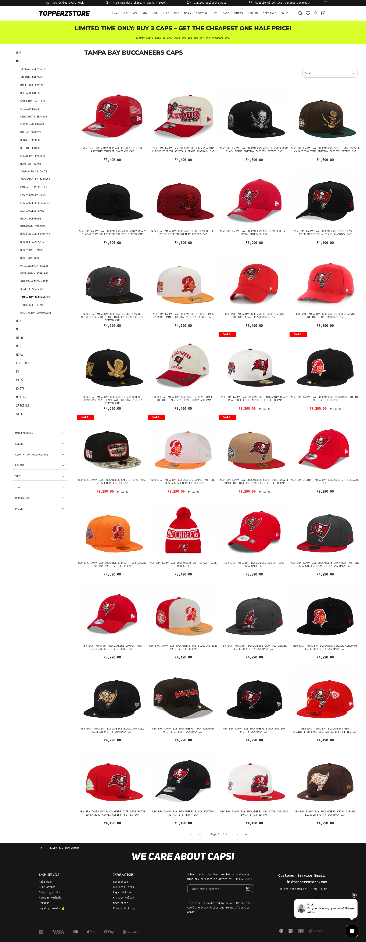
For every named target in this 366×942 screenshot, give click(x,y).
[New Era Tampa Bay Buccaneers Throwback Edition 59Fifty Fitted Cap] (325, 362)
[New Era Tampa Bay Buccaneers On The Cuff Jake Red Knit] (183, 528)
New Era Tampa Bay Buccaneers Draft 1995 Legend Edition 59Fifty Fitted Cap (112, 564)
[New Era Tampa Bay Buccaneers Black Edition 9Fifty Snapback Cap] (254, 694)
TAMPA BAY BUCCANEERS (35, 297)
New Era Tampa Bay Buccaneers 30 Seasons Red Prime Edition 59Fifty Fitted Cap (183, 232)
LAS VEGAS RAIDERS (33, 195)
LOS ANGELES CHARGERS (35, 202)
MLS (18, 346)
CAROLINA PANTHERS (33, 100)
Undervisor (22, 497)
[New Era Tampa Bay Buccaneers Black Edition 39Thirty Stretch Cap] (183, 777)
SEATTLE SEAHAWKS (32, 289)
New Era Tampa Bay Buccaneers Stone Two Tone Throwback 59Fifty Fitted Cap (183, 481)
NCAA (19, 354)
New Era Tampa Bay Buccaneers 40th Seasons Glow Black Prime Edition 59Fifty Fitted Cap (254, 150)
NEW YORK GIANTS (31, 250)
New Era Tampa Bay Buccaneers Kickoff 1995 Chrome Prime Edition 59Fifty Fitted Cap (183, 315)
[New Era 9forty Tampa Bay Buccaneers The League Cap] (325, 445)
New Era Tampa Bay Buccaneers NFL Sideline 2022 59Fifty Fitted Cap (254, 813)
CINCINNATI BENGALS (33, 116)
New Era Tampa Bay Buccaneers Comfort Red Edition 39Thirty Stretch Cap (112, 647)
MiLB (19, 338)
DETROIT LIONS (30, 148)
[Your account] (315, 13)
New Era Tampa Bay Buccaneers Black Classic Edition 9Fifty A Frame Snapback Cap (325, 232)
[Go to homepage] (71, 13)
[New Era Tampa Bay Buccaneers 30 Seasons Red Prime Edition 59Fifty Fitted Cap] (183, 196)
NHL (18, 329)
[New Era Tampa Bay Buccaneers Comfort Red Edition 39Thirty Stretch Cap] (112, 611)
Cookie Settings (124, 908)
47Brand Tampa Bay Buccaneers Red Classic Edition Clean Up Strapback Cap (254, 315)
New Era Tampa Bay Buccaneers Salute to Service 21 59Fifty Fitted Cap (112, 481)
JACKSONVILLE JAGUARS (35, 179)
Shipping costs (49, 892)
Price (19, 508)
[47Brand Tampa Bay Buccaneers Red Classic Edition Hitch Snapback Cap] (325, 279)
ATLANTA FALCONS (31, 77)
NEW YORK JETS (30, 257)
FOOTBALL (23, 363)
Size (18, 476)
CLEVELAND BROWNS (32, 124)
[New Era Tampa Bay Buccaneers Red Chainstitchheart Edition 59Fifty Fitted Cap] (325, 694)
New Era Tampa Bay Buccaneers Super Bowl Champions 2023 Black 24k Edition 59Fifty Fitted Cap (112, 400)
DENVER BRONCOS (30, 140)
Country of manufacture (31, 454)
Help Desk (45, 881)
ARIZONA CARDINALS (33, 69)
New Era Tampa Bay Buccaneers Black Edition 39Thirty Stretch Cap (183, 813)
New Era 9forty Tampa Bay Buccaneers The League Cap (325, 481)
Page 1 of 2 (219, 834)
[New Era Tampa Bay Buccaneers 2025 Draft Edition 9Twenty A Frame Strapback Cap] (183, 362)
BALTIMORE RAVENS (32, 85)
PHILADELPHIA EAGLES (34, 265)
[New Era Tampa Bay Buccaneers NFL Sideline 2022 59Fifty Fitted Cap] (254, 777)
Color (19, 443)
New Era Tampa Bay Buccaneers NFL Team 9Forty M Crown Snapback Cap (254, 232)
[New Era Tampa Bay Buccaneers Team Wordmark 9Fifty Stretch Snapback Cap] (183, 694)
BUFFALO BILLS (30, 93)
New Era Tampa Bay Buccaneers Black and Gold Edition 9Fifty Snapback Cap (112, 730)
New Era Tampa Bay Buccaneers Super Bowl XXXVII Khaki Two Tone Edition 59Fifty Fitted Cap (254, 481)
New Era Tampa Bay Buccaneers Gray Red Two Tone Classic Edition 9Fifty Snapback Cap (325, 564)
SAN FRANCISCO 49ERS (34, 281)
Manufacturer (24, 433)
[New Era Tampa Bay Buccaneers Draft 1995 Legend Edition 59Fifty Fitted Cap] (112, 528)
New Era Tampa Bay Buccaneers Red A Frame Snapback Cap (254, 564)
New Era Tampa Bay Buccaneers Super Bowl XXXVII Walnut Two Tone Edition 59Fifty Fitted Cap (325, 150)
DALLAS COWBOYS (30, 132)
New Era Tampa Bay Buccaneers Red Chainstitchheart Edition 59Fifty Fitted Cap (325, 730)
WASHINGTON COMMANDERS (35, 312)
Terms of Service (238, 907)
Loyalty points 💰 (52, 908)
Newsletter (120, 902)
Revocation (120, 881)
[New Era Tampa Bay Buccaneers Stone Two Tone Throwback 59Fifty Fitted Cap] (183, 445)
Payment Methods (50, 897)
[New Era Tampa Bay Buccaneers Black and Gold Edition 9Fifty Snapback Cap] (112, 694)
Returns (44, 902)
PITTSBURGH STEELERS (34, 273)
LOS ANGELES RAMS (32, 210)
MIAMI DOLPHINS (30, 218)
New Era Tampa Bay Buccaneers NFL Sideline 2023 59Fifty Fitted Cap (183, 647)
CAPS (19, 380)
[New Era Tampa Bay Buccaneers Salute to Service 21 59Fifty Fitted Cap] (112, 445)
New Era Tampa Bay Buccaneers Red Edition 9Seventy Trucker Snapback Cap (112, 150)
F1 (17, 371)
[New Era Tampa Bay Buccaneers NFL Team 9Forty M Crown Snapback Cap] (254, 196)
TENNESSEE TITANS (32, 304)
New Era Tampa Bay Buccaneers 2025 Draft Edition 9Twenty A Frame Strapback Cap (183, 398)
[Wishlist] (308, 13)
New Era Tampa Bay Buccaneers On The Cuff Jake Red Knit (183, 564)
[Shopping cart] (323, 13)
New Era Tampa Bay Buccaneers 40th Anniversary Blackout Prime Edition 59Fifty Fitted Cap (112, 232)
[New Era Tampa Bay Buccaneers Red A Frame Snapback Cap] (254, 528)
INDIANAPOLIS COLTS (33, 171)
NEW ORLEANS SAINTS (33, 242)
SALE (19, 414)
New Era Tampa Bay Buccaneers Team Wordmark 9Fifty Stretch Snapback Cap (183, 730)
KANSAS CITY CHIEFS (33, 187)
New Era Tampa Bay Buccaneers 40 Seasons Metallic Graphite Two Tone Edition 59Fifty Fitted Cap (112, 317)
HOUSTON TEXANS (30, 163)
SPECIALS (23, 405)
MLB (18, 53)
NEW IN (21, 397)
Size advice (47, 887)
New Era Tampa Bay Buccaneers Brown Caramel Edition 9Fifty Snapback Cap (325, 813)
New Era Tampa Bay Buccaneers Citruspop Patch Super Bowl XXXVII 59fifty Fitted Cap (112, 813)
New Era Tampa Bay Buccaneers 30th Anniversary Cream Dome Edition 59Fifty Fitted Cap (254, 398)
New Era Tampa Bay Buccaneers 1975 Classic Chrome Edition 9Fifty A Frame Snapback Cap (183, 150)
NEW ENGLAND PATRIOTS (35, 234)
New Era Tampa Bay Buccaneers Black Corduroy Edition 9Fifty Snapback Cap (325, 647)
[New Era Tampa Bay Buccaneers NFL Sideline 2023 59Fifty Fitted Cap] (183, 611)
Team (18, 487)
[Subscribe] (248, 889)
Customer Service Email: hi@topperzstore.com (302, 878)
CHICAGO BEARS (30, 108)
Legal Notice (122, 892)
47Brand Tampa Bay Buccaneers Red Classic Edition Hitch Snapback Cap (325, 315)
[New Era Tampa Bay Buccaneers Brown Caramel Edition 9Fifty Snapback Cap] (325, 777)
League (19, 465)
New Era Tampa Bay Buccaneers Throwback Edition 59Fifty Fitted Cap (325, 398)
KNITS (20, 388)
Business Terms (123, 887)
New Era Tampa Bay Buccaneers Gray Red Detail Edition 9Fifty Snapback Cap (254, 647)
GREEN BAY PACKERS (33, 155)
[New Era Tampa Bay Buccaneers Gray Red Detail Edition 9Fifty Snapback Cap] (254, 611)
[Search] (300, 13)
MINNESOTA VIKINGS (33, 226)
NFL (18, 61)
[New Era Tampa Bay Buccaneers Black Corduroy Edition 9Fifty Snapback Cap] (325, 611)
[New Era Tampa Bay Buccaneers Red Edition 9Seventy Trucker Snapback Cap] (112, 113)
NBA (18, 321)
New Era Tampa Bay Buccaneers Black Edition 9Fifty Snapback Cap (254, 730)
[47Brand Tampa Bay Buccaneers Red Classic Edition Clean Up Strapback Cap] (254, 279)
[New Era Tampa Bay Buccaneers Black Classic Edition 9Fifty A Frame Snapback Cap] (325, 196)
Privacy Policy (123, 897)
